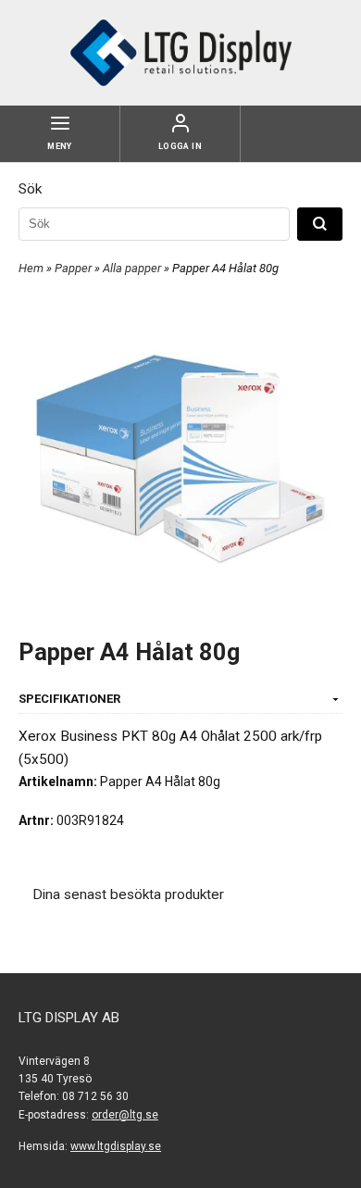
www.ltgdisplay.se (115, 1146)
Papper (74, 268)
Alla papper (133, 268)
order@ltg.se (125, 1114)
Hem (31, 268)
